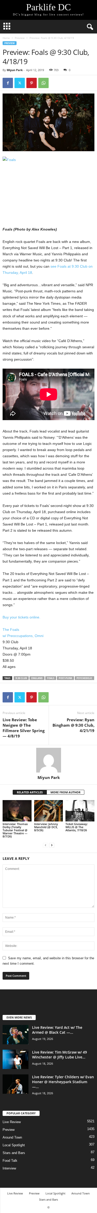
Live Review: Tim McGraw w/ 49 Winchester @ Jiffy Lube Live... (59, 1054)
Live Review (12, 1122)
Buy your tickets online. (21, 617)
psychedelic (84, 678)
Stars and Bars (14, 1153)
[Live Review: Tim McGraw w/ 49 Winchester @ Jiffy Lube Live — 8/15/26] (15, 1059)
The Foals (11, 629)
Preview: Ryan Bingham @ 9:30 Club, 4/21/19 (73, 725)
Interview (9, 1168)
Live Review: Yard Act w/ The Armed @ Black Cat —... (57, 1030)
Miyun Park (15, 70)
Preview (20, 38)
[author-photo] (48, 760)
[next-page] (51, 845)
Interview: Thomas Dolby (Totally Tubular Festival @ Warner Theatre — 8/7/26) (15, 830)
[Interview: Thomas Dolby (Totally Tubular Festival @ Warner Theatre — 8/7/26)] (17, 810)
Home (6, 38)
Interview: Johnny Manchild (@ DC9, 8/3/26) (46, 827)
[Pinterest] (31, 83)
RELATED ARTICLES (30, 792)
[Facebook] (8, 83)
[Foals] (48, 185)
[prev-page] (45, 845)
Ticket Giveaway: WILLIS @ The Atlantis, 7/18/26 (76, 827)
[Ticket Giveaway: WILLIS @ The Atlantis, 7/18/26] (79, 810)
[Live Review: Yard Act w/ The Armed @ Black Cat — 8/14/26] (15, 1034)
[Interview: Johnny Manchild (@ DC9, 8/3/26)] (48, 810)
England (37, 678)
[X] (19, 83)
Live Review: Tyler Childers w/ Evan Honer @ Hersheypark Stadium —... (63, 1081)
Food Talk (10, 1161)
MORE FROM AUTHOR (65, 792)
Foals (50, 678)
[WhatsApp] (43, 83)
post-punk (65, 678)
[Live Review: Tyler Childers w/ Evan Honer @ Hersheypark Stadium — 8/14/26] (15, 1084)
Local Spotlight (14, 1145)
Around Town (12, 1137)
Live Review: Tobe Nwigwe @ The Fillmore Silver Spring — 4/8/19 (23, 728)
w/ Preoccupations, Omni (23, 636)
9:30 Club (21, 678)
